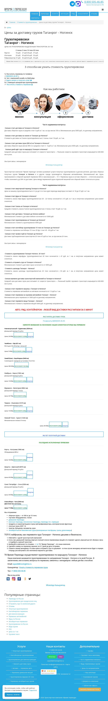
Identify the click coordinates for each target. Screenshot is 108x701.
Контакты (35, 18)
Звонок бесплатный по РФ (95, 5)
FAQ (10, 629)
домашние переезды (16, 520)
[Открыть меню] (103, 10)
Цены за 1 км (13, 632)
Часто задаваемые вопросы (90, 660)
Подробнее (33, 690)
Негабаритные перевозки (18, 621)
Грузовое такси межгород (90, 655)
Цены (9, 28)
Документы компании (90, 681)
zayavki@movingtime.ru (22, 564)
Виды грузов (13, 627)
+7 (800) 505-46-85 (18, 571)
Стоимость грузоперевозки (27, 22)
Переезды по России (16, 599)
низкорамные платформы (46, 530)
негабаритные (14, 530)
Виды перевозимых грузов (90, 664)
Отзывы (94, 14)
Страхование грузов (90, 677)
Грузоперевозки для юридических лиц (23, 601)
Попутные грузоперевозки (18, 609)
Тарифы (90, 651)
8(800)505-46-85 (12, 76)
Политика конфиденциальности (52, 664)
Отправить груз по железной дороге (22, 604)
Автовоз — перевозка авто (22, 668)
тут (37, 544)
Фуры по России (14, 619)
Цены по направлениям (90, 668)
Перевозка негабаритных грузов (22, 681)
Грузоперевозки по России (18, 624)
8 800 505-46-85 (94, 1)
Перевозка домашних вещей (22, 673)
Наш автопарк (90, 673)
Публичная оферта (90, 686)
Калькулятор (83, 14)
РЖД (73, 14)
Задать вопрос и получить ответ (18, 80)
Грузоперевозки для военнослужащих (22, 660)
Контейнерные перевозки (18, 611)
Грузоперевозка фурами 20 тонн (22, 677)
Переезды (45, 14)
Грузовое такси (14, 634)
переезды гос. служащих (50, 522)
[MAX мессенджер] (78, 5)
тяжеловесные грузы (28, 530)
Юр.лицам (65, 14)
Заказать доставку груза (22, 664)
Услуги (55, 14)
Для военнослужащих (16, 614)
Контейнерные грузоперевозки (22, 655)
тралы (59, 530)
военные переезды (16, 522)
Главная (34, 14)
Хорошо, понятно (13, 694)
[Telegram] (72, 5)
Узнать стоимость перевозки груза (33, 567)
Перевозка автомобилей (17, 616)
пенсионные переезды (31, 522)
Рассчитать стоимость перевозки (19, 84)
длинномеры (66, 530)
